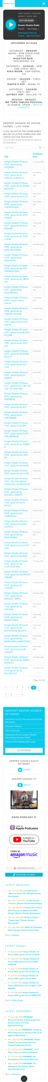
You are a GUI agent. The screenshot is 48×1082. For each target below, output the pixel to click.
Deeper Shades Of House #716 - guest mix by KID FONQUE (16, 649)
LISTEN (26, 770)
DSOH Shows (17, 1000)
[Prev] (11, 688)
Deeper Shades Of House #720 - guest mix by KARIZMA (16, 607)
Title (6, 157)
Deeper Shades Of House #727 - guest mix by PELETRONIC (16, 535)
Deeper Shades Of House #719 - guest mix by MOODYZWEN (16, 617)
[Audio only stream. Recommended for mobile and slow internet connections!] (20, 769)
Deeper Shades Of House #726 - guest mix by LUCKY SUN (17, 545)
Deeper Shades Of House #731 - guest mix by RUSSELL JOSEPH (16, 492)
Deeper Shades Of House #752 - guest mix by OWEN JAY (16, 279)
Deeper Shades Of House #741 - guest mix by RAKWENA (16, 396)
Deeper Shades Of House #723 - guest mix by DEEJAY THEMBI (17, 574)
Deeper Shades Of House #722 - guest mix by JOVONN (16, 585)
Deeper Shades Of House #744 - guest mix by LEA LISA (16, 364)
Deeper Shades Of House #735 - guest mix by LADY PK (16, 455)
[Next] (17, 695)
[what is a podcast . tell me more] (35, 817)
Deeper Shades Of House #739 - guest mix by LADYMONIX (16, 415)
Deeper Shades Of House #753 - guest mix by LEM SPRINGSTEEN (16, 268)
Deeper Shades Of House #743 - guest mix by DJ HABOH (16, 375)
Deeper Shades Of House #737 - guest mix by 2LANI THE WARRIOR (16, 434)
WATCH (27, 785)
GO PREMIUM (24, 750)
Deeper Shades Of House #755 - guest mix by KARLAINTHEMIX (16, 247)
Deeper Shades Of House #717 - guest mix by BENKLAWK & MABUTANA (17, 639)
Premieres (16, 1074)
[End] (22, 695)
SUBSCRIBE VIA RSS (25, 868)
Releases (15, 935)
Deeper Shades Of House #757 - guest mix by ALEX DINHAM (16, 226)
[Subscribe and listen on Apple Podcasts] (24, 827)
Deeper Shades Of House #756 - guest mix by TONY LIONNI (16, 236)
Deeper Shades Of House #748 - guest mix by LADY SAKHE (16, 322)
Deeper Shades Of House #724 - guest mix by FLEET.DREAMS (16, 564)
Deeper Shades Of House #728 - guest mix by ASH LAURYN (16, 524)
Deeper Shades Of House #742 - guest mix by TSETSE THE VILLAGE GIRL (17, 386)
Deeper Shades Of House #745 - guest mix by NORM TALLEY (16, 354)
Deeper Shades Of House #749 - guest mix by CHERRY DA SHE (16, 311)
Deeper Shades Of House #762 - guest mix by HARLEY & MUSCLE (16, 175)
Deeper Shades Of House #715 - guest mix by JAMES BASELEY (16, 660)
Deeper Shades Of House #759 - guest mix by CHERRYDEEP (16, 204)
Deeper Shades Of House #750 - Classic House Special (16, 300)
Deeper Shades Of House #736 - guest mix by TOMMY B (17, 444)
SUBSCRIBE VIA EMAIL (25, 875)
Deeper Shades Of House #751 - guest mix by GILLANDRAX (16, 290)
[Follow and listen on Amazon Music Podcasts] (24, 854)
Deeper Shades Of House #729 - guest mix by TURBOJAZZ (16, 513)
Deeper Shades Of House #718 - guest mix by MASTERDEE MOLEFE (16, 628)
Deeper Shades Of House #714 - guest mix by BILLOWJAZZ (16, 671)
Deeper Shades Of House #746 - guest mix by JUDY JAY (16, 343)
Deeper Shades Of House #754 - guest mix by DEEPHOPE (16, 258)
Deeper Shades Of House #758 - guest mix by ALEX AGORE (16, 215)
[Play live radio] (11, 25)
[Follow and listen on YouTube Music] (24, 839)
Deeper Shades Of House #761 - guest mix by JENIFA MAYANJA (16, 186)
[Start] (6, 688)
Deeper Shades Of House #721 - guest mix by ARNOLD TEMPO (16, 596)
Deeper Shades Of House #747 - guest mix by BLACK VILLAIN (16, 332)
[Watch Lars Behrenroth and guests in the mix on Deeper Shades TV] (20, 785)
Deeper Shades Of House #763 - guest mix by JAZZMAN (16, 164)
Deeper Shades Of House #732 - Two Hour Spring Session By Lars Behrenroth (17, 481)
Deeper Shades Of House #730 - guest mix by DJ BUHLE (16, 503)
